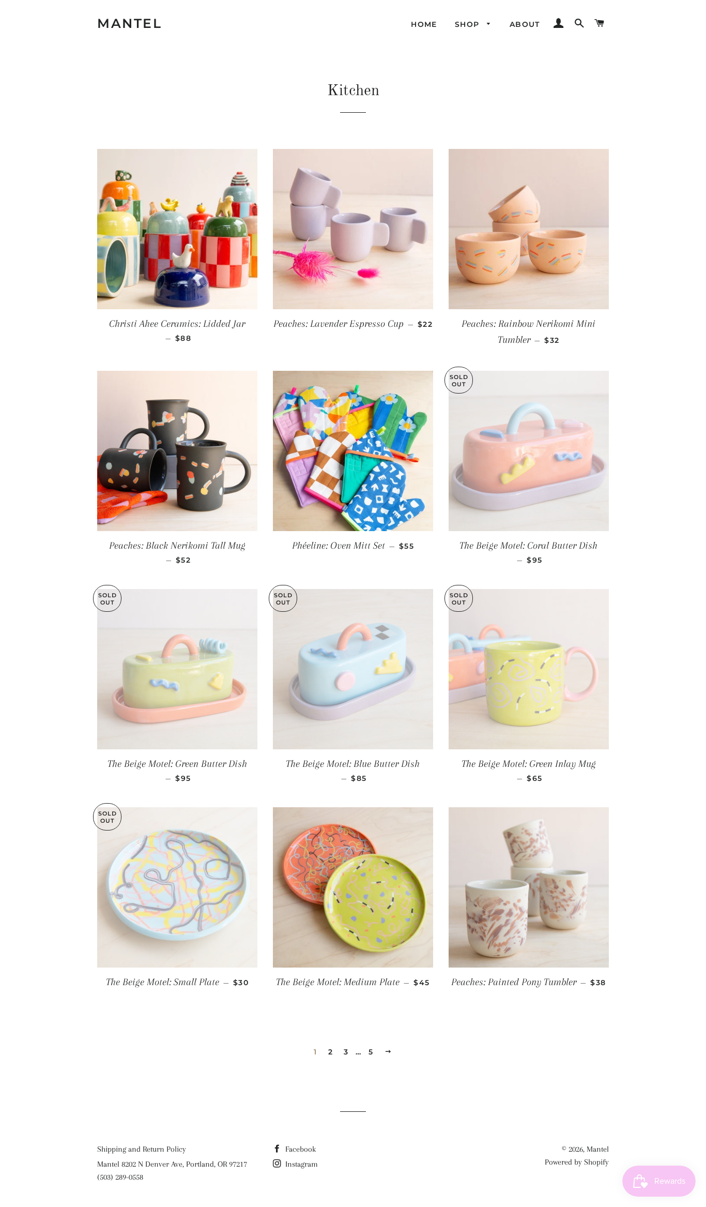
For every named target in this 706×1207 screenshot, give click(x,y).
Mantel (129, 23)
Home (424, 24)
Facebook (299, 1149)
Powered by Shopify (577, 1162)
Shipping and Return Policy (141, 1149)
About (525, 24)
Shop (468, 24)
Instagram (300, 1164)
